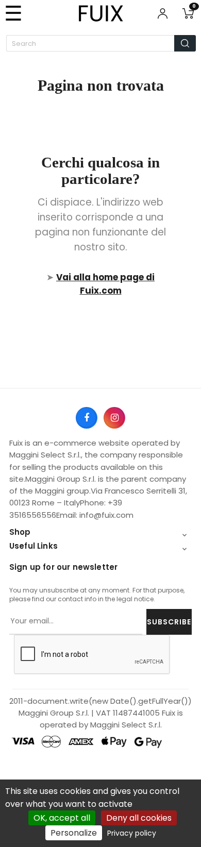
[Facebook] (86, 417)
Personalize (74, 833)
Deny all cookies (139, 818)
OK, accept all (62, 818)
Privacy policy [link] (131, 833)
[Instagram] (114, 417)
